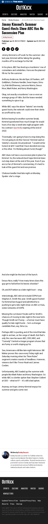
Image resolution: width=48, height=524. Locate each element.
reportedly (17, 128)
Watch (32, 14)
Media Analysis (14, 20)
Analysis (23, 14)
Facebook (3, 49)
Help (39, 501)
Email (12, 49)
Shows (40, 14)
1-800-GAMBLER (34, 514)
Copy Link (17, 49)
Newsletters (8, 493)
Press (12, 504)
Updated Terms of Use (10, 501)
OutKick (24, 7)
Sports (5, 14)
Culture (14, 14)
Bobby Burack (7, 37)
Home (4, 20)
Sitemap (19, 504)
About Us (5, 504)
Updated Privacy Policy (28, 501)
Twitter (8, 49)
